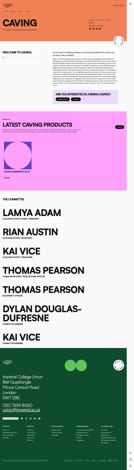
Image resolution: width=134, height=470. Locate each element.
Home (6, 11)
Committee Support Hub (10, 432)
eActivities (6, 437)
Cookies (87, 460)
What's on (30, 440)
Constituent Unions (82, 432)
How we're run (31, 432)
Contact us (30, 430)
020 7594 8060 (17, 405)
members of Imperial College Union (25, 30)
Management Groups (82, 435)
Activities (13, 11)
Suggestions (80, 440)
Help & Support (57, 426)
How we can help (57, 432)
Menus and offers (106, 432)
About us (30, 426)
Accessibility (102, 460)
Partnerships (104, 442)
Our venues (104, 430)
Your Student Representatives (85, 430)
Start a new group (8, 435)
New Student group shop (108, 440)
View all (120, 127)
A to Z (21, 11)
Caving (27, 11)
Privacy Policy (69, 460)
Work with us (31, 437)
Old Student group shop (108, 437)
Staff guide (55, 435)
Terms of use (78, 460)
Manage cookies (113, 460)
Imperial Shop (105, 435)
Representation (82, 426)
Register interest (64, 99)
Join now (76, 99)
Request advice (56, 430)
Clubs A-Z (5, 430)
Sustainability (31, 435)
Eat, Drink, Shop (107, 426)
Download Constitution (96, 25)
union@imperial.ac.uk (21, 409)
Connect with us (118, 5)
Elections (79, 437)
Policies (94, 460)
